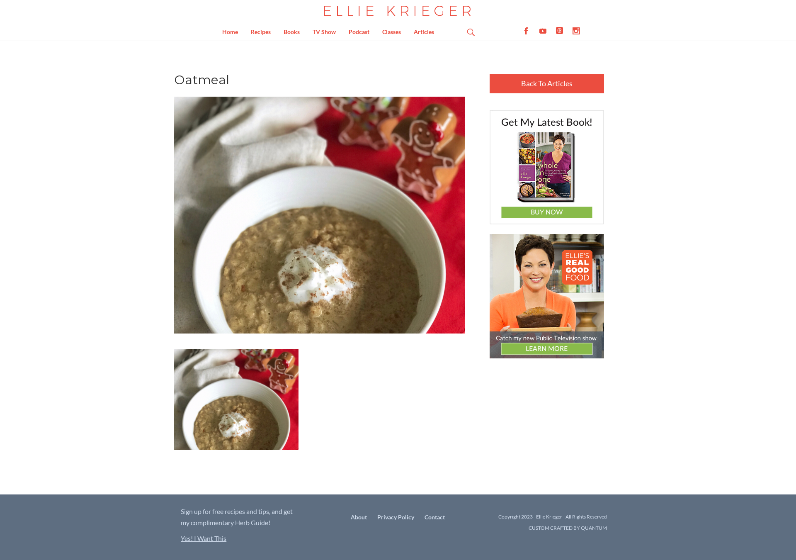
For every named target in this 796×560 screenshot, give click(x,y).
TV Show (324, 31)
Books (292, 31)
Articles (424, 31)
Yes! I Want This (203, 538)
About (359, 517)
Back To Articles (547, 83)
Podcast (359, 31)
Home (230, 31)
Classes (391, 31)
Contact (435, 517)
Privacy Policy (395, 517)
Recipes (261, 31)
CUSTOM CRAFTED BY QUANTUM (568, 528)
